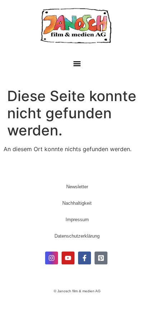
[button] (77, 64)
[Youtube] (68, 258)
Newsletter (77, 186)
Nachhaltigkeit (77, 203)
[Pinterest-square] (101, 258)
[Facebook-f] (84, 258)
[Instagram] (51, 258)
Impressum (77, 219)
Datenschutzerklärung (77, 236)
